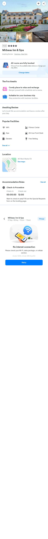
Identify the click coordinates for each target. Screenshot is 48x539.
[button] (9, 165)
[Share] (44, 3)
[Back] (4, 3)
